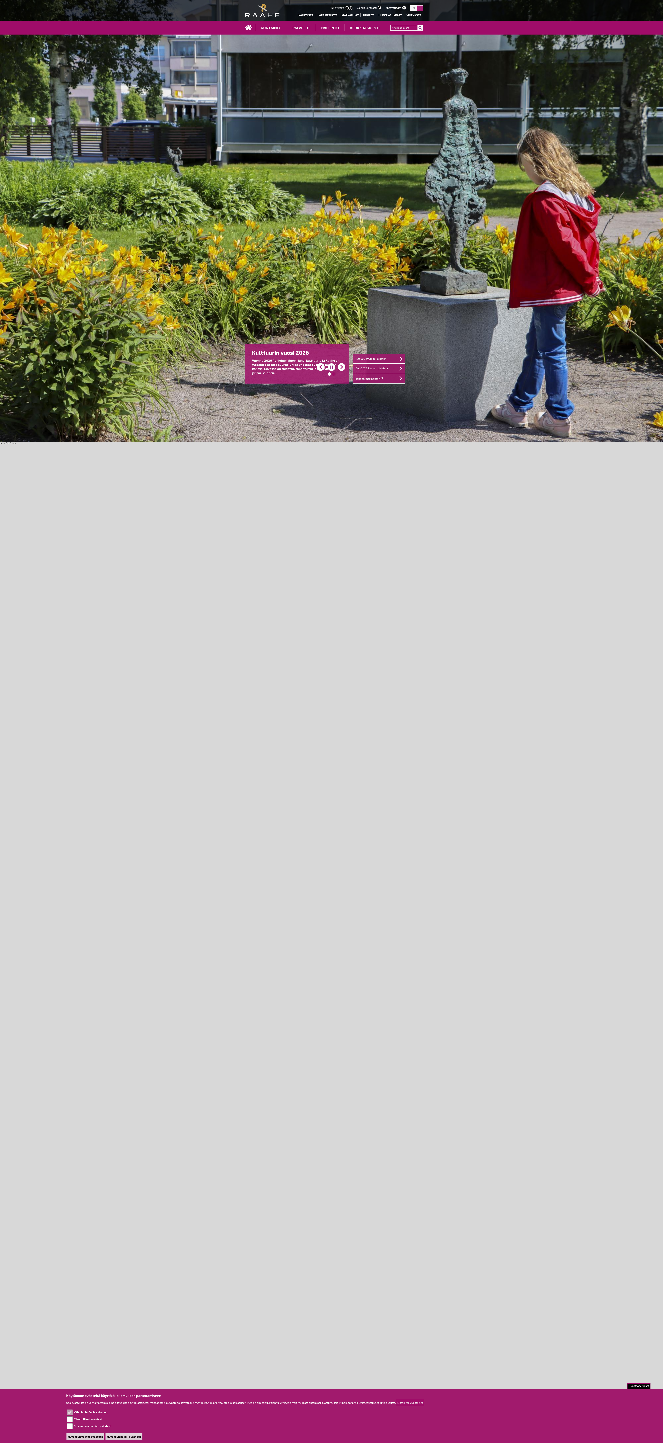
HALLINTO (330, 27)
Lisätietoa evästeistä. (410, 1402)
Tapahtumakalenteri (368, 378)
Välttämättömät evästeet (91, 1412)
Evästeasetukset (639, 1386)
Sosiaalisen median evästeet (93, 1426)
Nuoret (368, 15)
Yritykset (413, 15)
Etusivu (248, 28)
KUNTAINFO (271, 27)
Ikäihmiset (305, 15)
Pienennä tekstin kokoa (347, 8)
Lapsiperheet (327, 15)
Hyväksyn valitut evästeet (85, 1436)
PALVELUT (301, 27)
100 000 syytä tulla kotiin (371, 358)
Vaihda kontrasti (367, 7)
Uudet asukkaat (390, 15)
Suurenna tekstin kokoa (351, 8)
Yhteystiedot (393, 7)
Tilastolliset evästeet (88, 1419)
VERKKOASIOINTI (364, 27)
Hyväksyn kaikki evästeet (124, 1436)
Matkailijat (350, 15)
